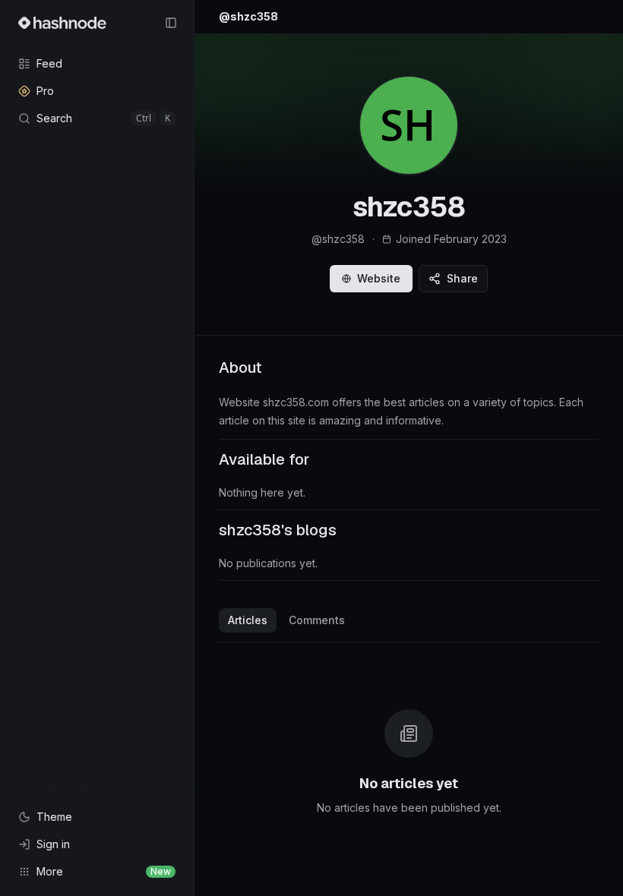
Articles (247, 620)
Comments (317, 620)
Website (378, 278)
